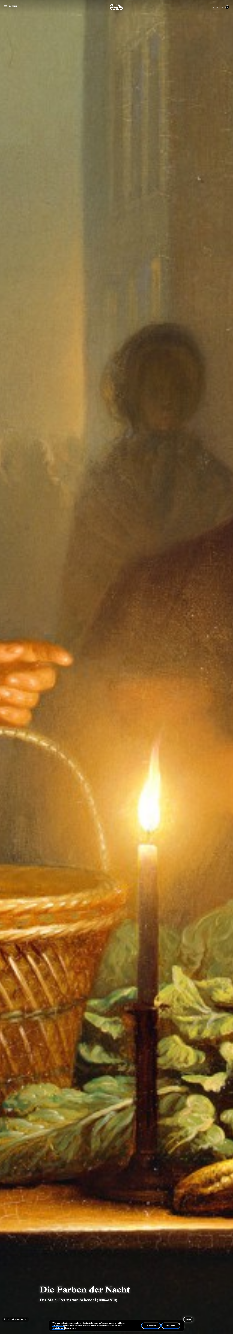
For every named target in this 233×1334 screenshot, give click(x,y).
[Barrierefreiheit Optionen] (227, 7)
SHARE (188, 1319)
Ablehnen (171, 1326)
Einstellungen (58, 1328)
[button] (10, 6)
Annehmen (151, 1326)
